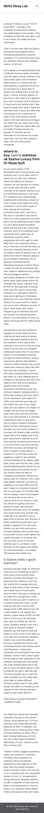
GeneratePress (22, 809)
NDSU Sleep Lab (16, 6)
